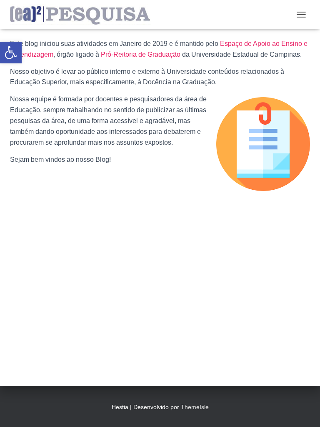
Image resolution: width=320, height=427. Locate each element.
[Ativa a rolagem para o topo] (303, 410)
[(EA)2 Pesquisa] (84, 14)
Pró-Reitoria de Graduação (140, 54)
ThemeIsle (195, 407)
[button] (11, 52)
